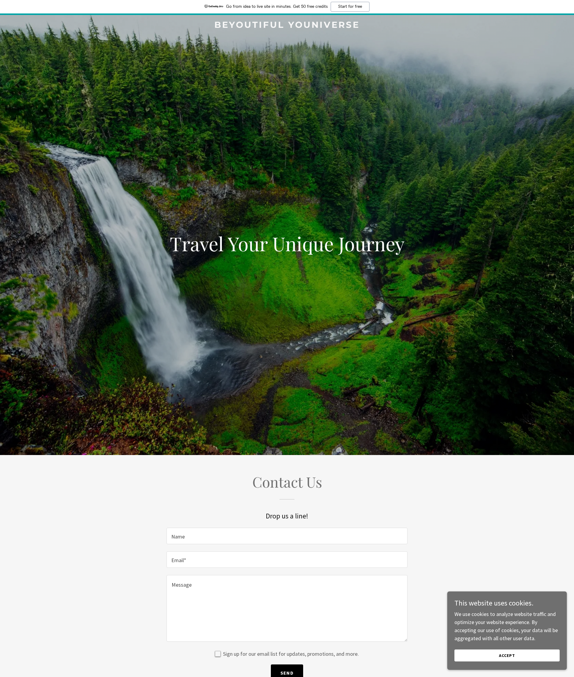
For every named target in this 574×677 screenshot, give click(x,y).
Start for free (350, 6)
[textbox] (287, 536)
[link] (287, 25)
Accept (507, 655)
